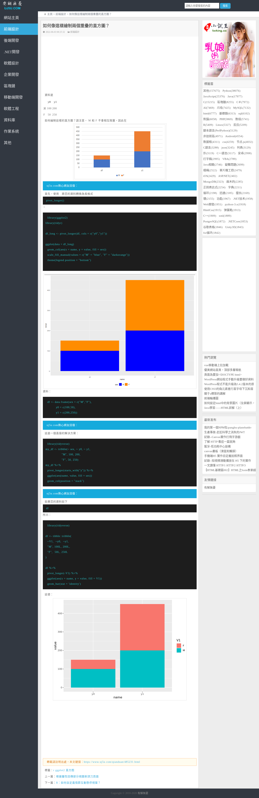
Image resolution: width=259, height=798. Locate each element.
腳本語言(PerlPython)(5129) (220, 130)
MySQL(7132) (241, 107)
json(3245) (227, 147)
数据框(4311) (211, 141)
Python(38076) (231, 90)
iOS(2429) (209, 175)
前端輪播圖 (211, 398)
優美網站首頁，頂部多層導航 (222, 369)
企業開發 (11, 75)
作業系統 (11, 131)
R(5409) (208, 124)
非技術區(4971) (213, 136)
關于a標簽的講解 (214, 393)
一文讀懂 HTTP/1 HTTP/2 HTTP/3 (225, 465)
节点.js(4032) (245, 141)
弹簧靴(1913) (232, 210)
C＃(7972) (242, 102)
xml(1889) (225, 215)
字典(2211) (235, 187)
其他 (7, 143)
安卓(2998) (245, 153)
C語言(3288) (211, 147)
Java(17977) (235, 96)
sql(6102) (244, 113)
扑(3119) (208, 153)
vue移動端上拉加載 (216, 365)
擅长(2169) (243, 193)
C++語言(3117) (226, 153)
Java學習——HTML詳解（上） (223, 407)
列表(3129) (244, 147)
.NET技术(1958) (243, 198)
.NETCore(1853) (238, 221)
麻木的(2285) (234, 181)
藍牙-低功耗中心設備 (217, 446)
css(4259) (228, 141)
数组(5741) (242, 119)
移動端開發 (13, 97)
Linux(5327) (223, 124)
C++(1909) (209, 215)
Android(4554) (234, 136)
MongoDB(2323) (213, 181)
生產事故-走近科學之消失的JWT (224, 432)
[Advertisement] (122, 64)
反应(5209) (240, 124)
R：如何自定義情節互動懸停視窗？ (78, 782)
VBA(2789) (229, 158)
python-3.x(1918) (235, 204)
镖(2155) (208, 198)
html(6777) (210, 113)
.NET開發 (12, 52)
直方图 (70, 770)
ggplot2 (60, 770)
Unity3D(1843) (234, 227)
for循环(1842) (211, 232)
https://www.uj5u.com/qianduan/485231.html (112, 761)
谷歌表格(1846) (213, 227)
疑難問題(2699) (234, 164)
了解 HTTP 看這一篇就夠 (219, 441)
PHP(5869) (226, 119)
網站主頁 (11, 18)
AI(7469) (208, 107)
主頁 (50, 14)
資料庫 (9, 120)
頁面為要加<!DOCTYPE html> (223, 374)
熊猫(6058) (210, 119)
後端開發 (11, 40)
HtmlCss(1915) (212, 210)
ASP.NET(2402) (227, 175)
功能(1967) (223, 198)
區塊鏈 (9, 86)
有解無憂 (210, 487)
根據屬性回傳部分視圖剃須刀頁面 (77, 776)
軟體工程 (11, 109)
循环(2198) (210, 193)
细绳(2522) (210, 170)
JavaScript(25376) (214, 96)
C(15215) (209, 102)
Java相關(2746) (212, 164)
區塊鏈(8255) (225, 102)
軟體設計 (11, 63)
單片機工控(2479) (231, 170)
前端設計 (11, 29)
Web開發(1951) (212, 204)
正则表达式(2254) (214, 187)
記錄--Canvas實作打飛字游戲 (222, 436)
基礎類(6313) (227, 113)
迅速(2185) (226, 193)
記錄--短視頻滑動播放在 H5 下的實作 (227, 460)
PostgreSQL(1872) (214, 221)
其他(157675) (211, 90)
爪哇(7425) (224, 107)
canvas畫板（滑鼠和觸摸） (221, 451)
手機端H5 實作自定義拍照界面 (223, 455)
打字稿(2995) (211, 158)
